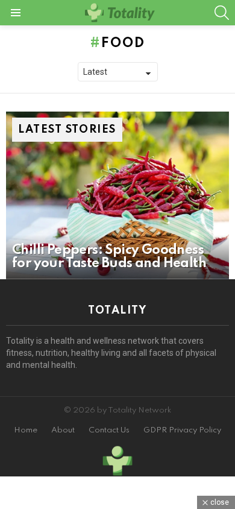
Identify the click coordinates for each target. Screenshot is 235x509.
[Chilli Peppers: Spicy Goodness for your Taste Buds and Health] (117, 195)
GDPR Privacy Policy (182, 430)
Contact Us (109, 430)
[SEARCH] (222, 13)
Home (25, 430)
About (63, 430)
